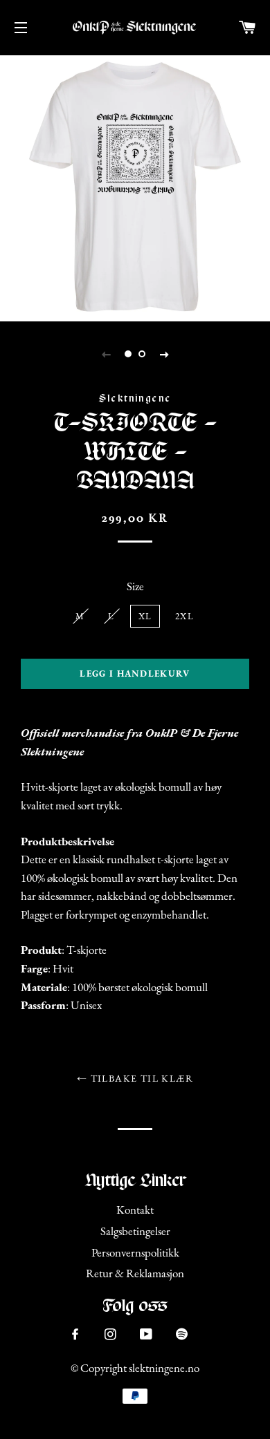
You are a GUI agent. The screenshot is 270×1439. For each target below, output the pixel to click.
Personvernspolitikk (135, 1252)
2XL (184, 616)
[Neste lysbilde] (164, 354)
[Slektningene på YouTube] (147, 1334)
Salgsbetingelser (135, 1231)
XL (145, 616)
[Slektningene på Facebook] (76, 1334)
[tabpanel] (135, 186)
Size (135, 586)
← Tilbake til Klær (135, 1078)
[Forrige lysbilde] (106, 354)
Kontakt (135, 1209)
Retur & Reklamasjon (135, 1273)
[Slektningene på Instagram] (112, 1334)
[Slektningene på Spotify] (183, 1336)
